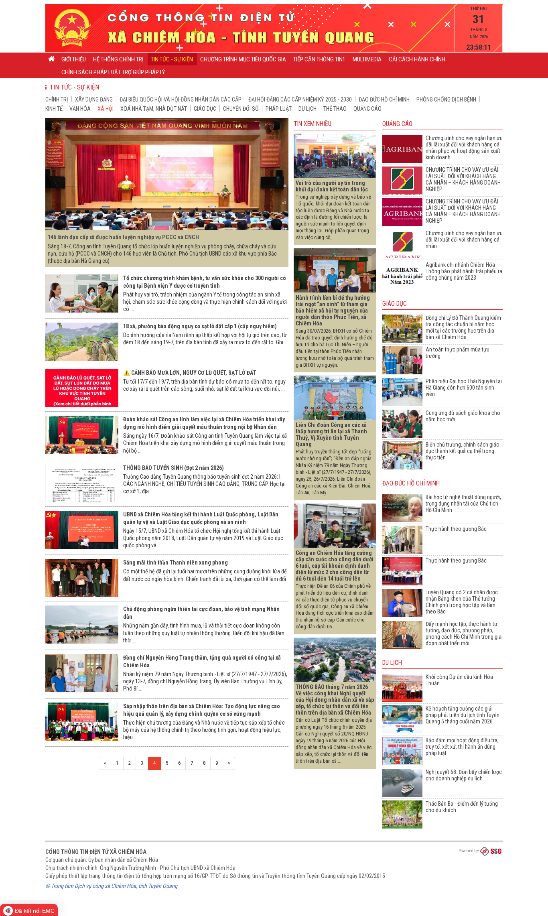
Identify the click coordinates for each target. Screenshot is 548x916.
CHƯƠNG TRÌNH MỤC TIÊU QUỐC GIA (243, 59)
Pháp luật (279, 109)
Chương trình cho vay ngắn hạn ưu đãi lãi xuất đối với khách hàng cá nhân (464, 239)
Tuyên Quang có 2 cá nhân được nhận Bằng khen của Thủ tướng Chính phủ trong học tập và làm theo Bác (462, 602)
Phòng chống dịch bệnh (446, 99)
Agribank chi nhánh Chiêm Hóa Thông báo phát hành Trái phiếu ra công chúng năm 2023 (464, 271)
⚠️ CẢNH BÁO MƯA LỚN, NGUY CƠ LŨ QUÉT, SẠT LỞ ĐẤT (189, 373)
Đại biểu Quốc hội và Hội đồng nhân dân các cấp (181, 99)
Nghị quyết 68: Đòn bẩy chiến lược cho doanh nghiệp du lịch (464, 775)
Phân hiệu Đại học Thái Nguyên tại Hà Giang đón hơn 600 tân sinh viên (464, 387)
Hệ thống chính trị (118, 59)
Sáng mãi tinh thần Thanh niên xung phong (175, 562)
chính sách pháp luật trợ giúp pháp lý (113, 72)
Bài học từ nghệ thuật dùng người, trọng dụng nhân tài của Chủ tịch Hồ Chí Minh (463, 503)
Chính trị (56, 99)
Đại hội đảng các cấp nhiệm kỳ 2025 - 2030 (300, 99)
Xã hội (105, 109)
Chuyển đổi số (241, 109)
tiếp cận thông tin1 (319, 59)
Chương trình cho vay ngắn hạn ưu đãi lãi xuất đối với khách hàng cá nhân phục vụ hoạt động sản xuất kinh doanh (464, 147)
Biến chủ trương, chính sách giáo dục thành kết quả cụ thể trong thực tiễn (462, 451)
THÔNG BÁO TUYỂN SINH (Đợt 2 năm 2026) (173, 468)
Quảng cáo (367, 109)
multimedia (367, 59)
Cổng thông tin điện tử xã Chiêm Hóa (95, 852)
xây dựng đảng (94, 99)
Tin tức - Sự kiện (172, 59)
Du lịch (307, 109)
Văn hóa (80, 109)
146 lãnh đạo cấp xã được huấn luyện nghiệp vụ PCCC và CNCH (123, 237)
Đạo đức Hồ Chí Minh (384, 99)
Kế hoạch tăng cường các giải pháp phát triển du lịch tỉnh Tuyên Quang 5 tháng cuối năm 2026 (462, 715)
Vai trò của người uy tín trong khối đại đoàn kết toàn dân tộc (332, 186)
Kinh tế (54, 109)
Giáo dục (205, 109)
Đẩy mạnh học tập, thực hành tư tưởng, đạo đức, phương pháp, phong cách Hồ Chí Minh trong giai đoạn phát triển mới (464, 633)
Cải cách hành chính (417, 59)
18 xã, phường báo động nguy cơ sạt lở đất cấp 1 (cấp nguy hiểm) (200, 326)
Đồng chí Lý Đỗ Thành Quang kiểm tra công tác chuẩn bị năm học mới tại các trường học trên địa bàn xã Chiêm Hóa (463, 327)
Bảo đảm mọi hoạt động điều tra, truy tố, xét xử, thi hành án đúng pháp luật (462, 746)
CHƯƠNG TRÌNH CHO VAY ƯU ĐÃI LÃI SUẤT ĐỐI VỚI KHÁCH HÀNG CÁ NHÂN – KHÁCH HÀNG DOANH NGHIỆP (463, 179)
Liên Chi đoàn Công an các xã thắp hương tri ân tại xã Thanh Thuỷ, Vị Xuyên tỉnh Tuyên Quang (331, 434)
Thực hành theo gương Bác (456, 529)
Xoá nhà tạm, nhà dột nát (153, 109)
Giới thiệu (73, 59)
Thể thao (335, 109)
